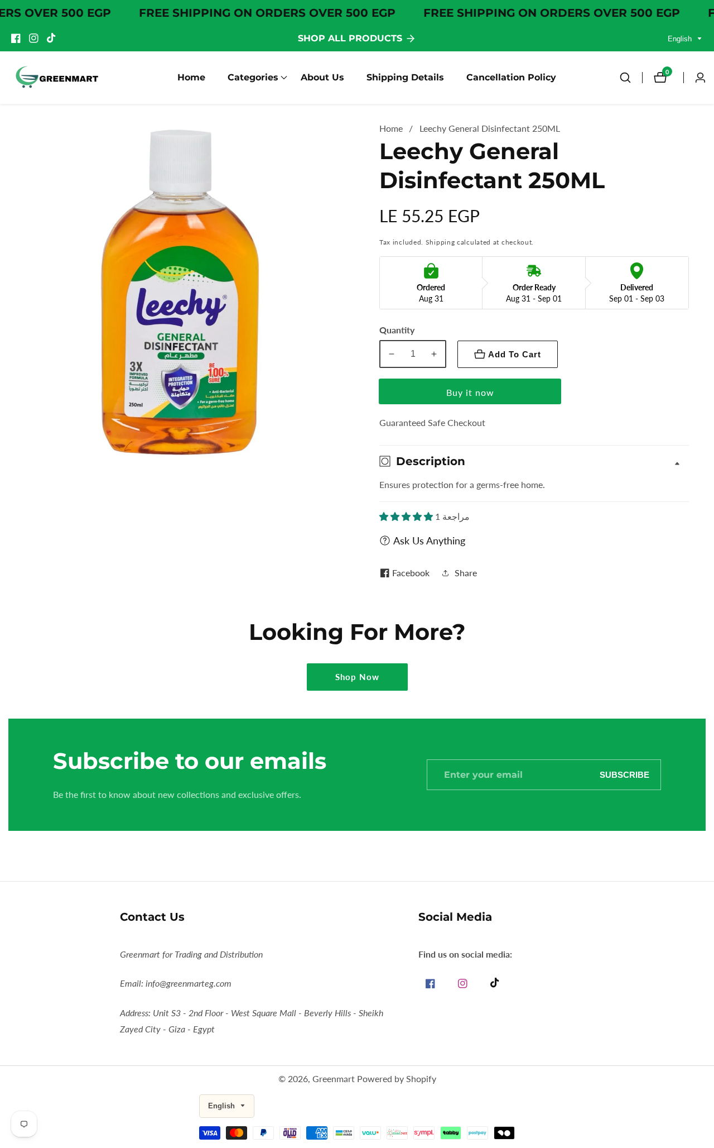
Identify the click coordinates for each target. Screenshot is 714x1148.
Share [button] (466, 572)
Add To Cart (514, 354)
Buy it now (470, 392)
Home (191, 77)
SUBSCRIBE (624, 774)
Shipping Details (405, 77)
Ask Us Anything (429, 540)
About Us (322, 77)
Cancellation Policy (511, 77)
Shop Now (357, 677)
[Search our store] (631, 77)
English (681, 39)
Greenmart (333, 1078)
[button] (253, 77)
